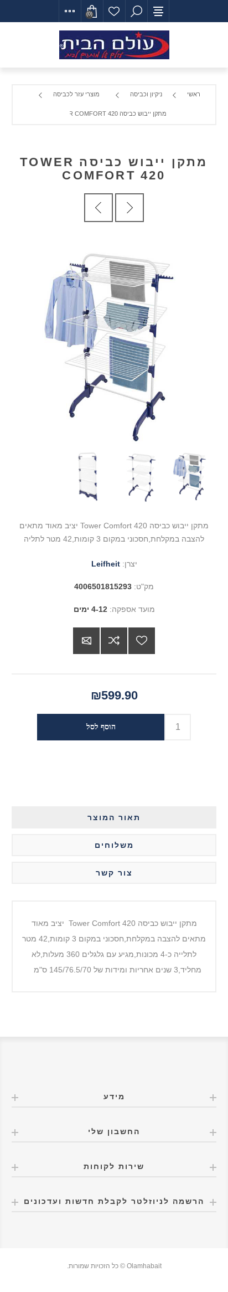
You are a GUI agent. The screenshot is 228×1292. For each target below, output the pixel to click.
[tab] (114, 817)
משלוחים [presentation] (114, 845)
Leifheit (105, 563)
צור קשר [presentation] (114, 872)
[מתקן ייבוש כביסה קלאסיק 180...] (129, 207)
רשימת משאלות (114, 11)
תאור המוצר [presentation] (114, 817)
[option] (190, 476)
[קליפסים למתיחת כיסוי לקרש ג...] (98, 207)
